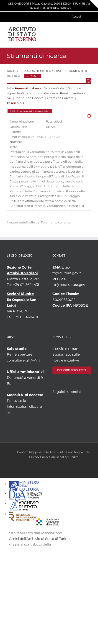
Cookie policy (58, 457)
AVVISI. (36, 360)
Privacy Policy (39, 457)
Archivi (13, 71)
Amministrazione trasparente (70, 452)
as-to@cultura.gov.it (57, 7)
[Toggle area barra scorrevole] (94, 4)
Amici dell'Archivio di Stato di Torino (39, 538)
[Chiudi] (89, 116)
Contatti (22, 452)
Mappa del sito (39, 452)
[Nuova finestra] (47, 520)
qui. (10, 412)
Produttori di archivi (42, 71)
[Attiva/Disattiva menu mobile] (89, 34)
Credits (73, 457)
